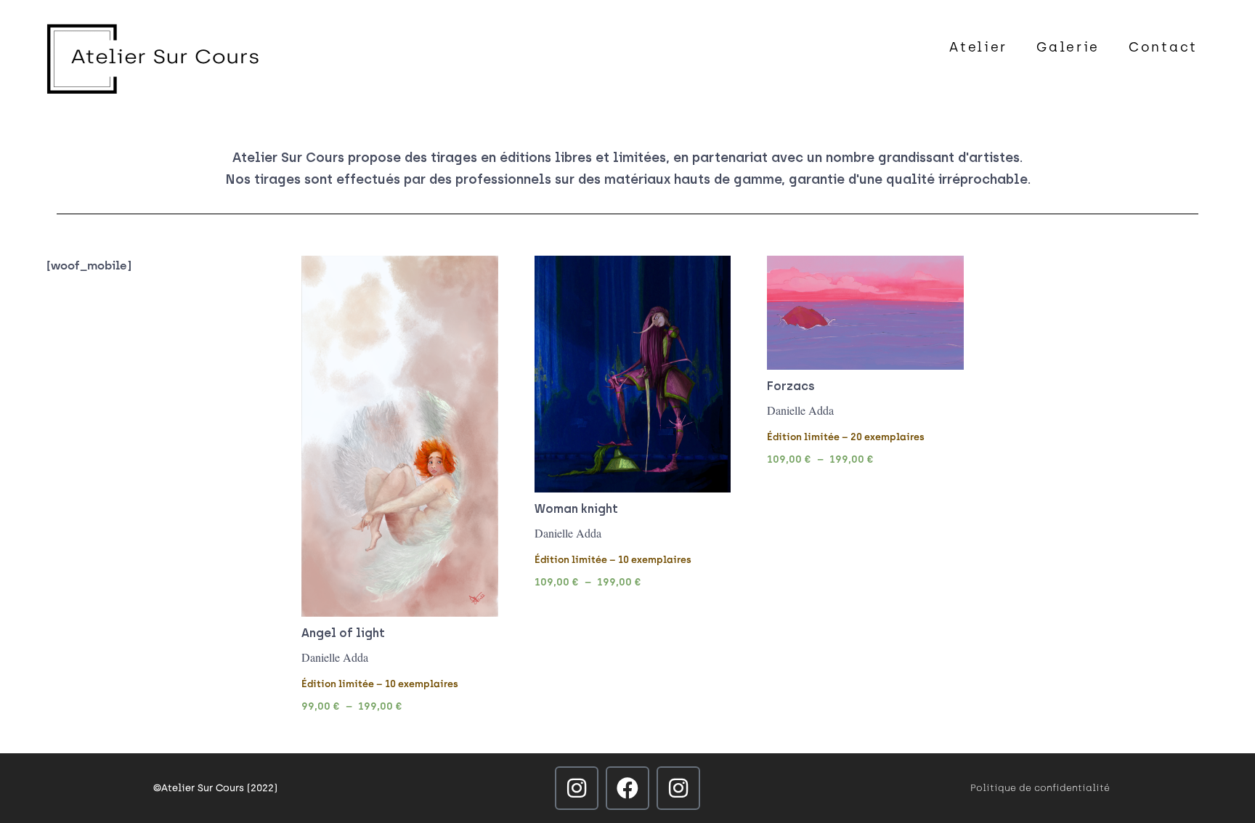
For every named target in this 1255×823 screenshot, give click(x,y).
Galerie (1068, 47)
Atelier (978, 47)
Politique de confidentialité (1040, 787)
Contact (1163, 47)
